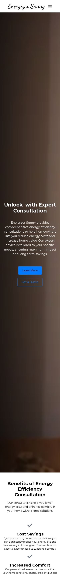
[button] (50, 6)
